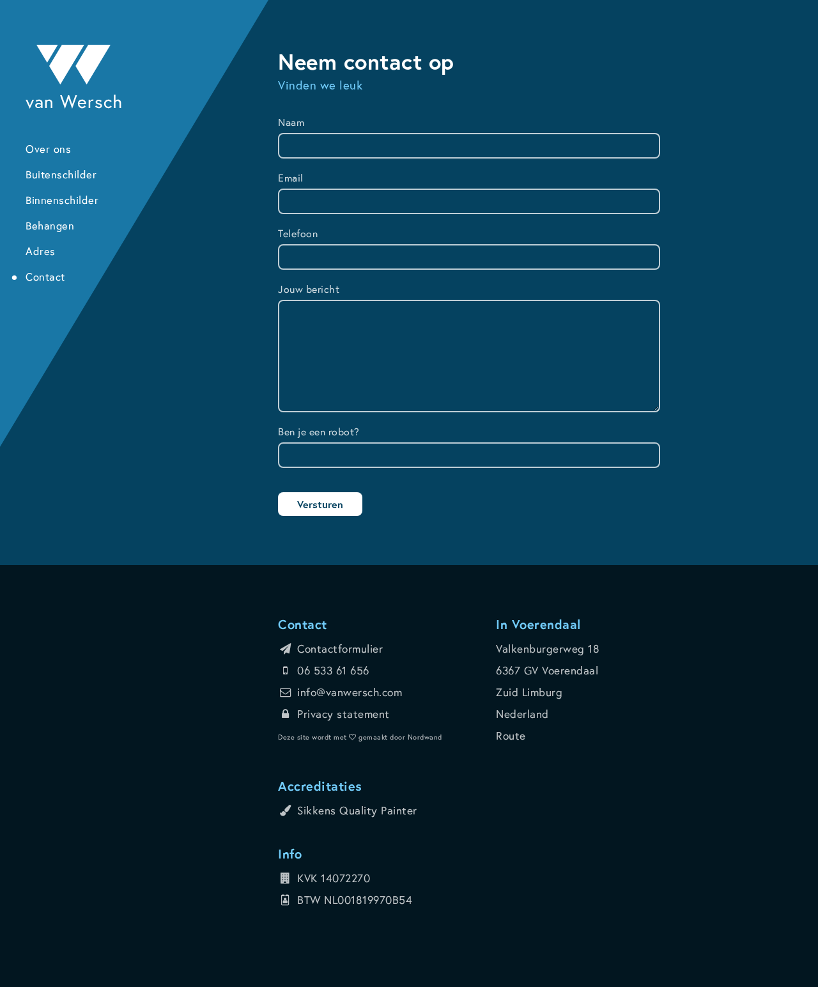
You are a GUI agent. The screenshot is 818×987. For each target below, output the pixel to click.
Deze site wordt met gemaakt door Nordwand (360, 737)
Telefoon (298, 233)
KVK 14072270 (333, 878)
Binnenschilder (62, 200)
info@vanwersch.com (349, 692)
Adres (41, 251)
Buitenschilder (61, 174)
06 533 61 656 (333, 670)
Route (511, 735)
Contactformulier (340, 648)
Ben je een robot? (319, 431)
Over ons (48, 149)
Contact (45, 277)
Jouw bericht (308, 288)
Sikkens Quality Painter (357, 810)
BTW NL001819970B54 (354, 899)
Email (291, 177)
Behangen (50, 226)
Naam (291, 121)
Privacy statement (343, 713)
